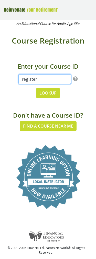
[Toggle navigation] (85, 9)
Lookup (48, 93)
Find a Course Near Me (48, 126)
